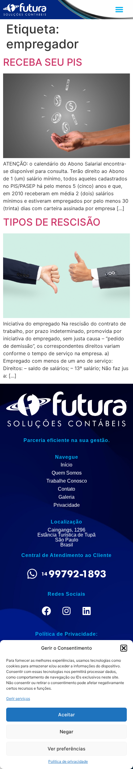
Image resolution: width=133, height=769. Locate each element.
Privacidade (67, 505)
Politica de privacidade (68, 761)
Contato (66, 489)
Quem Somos (67, 472)
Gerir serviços (18, 698)
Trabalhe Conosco (66, 481)
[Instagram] (66, 611)
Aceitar (66, 715)
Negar (66, 732)
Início (66, 464)
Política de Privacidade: (66, 634)
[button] (124, 648)
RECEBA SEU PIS (42, 62)
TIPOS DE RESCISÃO (52, 222)
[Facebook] (46, 611)
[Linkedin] (86, 611)
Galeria (66, 497)
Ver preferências (66, 749)
